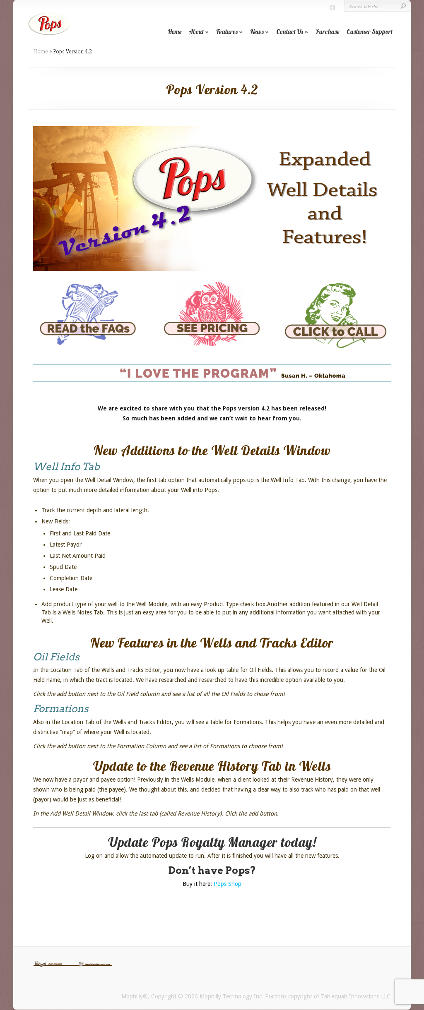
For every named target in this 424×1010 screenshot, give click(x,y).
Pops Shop (227, 883)
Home (174, 32)
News (257, 32)
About (196, 32)
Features (227, 32)
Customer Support (370, 32)
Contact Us (289, 32)
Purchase (327, 32)
